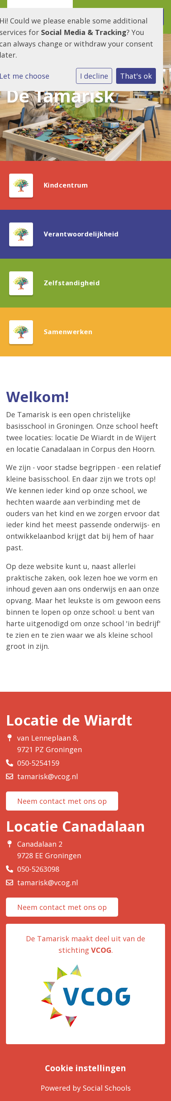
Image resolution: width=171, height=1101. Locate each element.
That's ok (136, 76)
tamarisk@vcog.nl (47, 776)
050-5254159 (38, 763)
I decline (94, 76)
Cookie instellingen (85, 1068)
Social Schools (107, 1088)
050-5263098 (38, 869)
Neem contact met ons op (62, 801)
